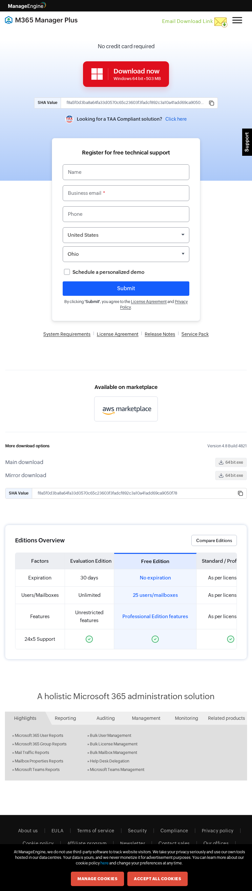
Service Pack (195, 334)
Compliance (174, 830)
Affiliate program (87, 843)
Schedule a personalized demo (108, 272)
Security (137, 830)
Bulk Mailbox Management (113, 752)
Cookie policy (38, 843)
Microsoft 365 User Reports (39, 735)
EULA (58, 830)
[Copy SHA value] (211, 103)
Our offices (216, 843)
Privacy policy (218, 830)
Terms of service (96, 830)
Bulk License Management (113, 744)
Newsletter (132, 843)
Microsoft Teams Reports (37, 769)
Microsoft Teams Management (117, 769)
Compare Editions (214, 540)
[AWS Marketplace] (126, 408)
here (104, 863)
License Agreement (149, 301)
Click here (176, 119)
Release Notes (160, 334)
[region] (126, 601)
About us (28, 830)
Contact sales (174, 843)
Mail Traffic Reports (32, 752)
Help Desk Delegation (109, 761)
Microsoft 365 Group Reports (41, 744)
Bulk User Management (110, 735)
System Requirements (67, 334)
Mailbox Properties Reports (39, 761)
